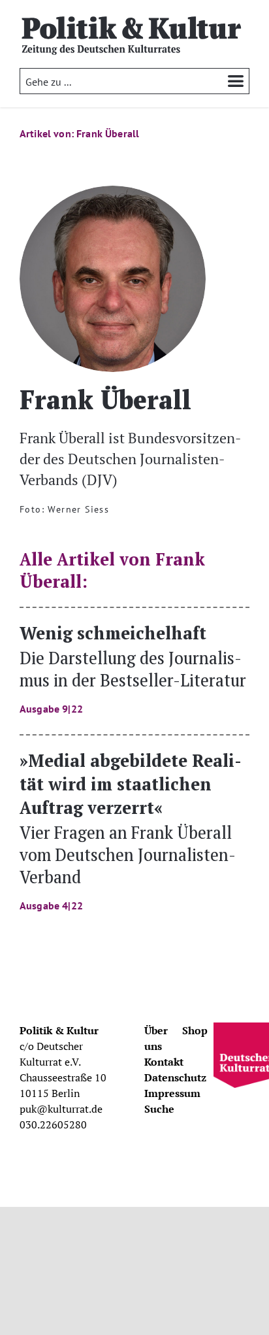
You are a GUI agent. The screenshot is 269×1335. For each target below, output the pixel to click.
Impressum (172, 1093)
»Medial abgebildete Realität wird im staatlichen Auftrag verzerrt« (131, 830)
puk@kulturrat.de (61, 1109)
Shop (195, 1030)
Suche (159, 1109)
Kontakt (163, 1062)
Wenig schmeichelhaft (133, 667)
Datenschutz (175, 1077)
